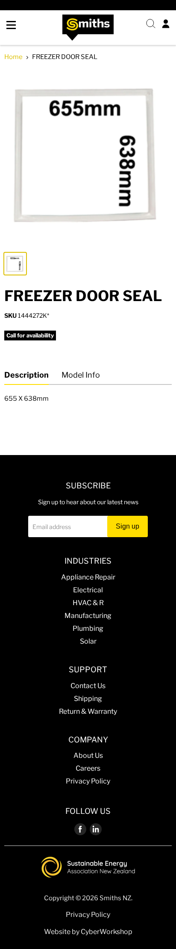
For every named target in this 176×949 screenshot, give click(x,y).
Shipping (88, 699)
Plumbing (88, 628)
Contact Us (88, 686)
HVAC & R (88, 603)
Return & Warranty (88, 711)
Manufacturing (88, 616)
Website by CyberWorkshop (88, 932)
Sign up (127, 526)
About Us (88, 755)
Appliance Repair (88, 577)
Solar (88, 641)
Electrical (88, 590)
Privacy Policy (88, 781)
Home (13, 57)
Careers (88, 768)
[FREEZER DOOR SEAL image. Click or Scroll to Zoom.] (88, 158)
